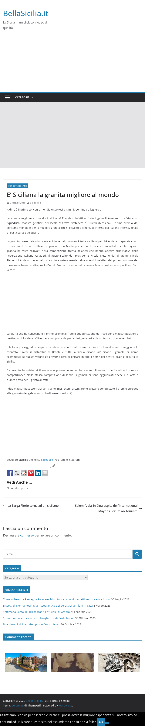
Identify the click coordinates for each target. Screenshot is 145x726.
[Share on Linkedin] (38, 473)
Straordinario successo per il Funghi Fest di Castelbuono (38, 618)
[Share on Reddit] (24, 473)
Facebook (47, 459)
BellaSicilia (35, 202)
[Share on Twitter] (17, 473)
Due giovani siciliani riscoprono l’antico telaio (31, 624)
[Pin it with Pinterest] (31, 473)
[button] (31, 97)
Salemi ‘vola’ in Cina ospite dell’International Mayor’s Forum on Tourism (106, 508)
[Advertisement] (72, 63)
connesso (27, 535)
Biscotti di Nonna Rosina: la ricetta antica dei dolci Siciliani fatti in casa (48, 605)
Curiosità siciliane (17, 186)
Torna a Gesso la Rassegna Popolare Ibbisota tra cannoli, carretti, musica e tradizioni (56, 599)
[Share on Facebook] (10, 473)
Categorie (22, 97)
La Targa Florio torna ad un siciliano (33, 506)
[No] (107, 723)
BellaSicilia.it (25, 13)
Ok (101, 722)
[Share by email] (45, 473)
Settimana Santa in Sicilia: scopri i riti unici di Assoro (36, 612)
